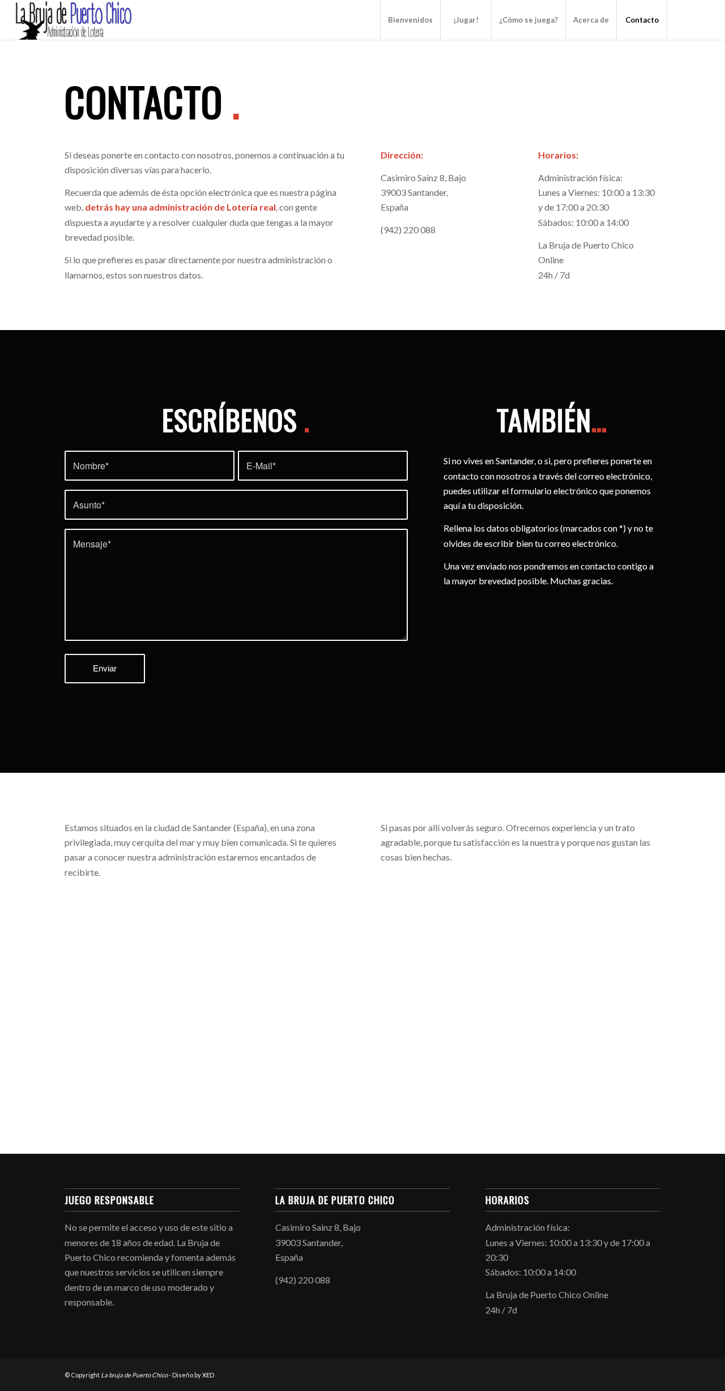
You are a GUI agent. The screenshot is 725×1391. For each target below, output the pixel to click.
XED (208, 1375)
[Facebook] (684, 19)
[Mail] (701, 19)
